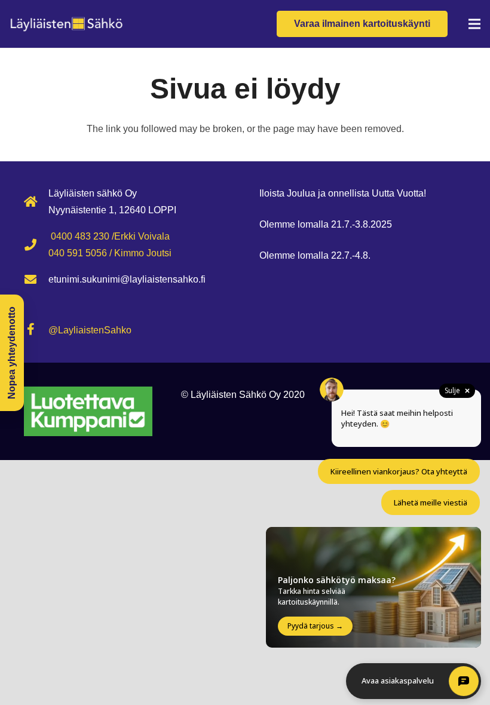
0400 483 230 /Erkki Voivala (110, 236)
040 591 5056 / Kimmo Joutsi (110, 253)
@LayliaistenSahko (89, 330)
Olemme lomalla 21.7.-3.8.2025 (325, 224)
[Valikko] (474, 24)
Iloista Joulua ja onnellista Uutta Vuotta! (342, 193)
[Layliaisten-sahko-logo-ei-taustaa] (66, 24)
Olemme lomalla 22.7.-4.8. (314, 255)
